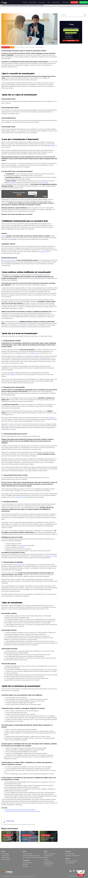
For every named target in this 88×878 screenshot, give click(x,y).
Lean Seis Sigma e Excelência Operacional (33, 857)
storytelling (52, 417)
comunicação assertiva (9, 260)
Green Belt (25, 866)
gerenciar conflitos (51, 556)
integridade (45, 182)
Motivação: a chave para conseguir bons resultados (20, 809)
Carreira (46, 859)
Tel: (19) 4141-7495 (69, 853)
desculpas (52, 145)
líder (38, 163)
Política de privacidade (71, 861)
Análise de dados (48, 855)
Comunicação (47, 861)
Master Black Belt (27, 862)
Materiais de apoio (56, 2)
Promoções (74, 2)
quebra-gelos (24, 545)
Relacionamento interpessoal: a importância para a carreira (23, 811)
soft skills (47, 275)
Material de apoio (5, 859)
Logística (46, 857)
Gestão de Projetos (27, 853)
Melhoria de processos (49, 853)
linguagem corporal (43, 251)
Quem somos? (5, 853)
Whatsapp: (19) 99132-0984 (72, 855)
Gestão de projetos (49, 863)
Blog (49, 2)
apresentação (19, 564)
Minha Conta (83, 2)
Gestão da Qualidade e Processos (31, 855)
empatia (13, 374)
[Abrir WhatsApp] (3, 875)
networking (14, 182)
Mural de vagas (5, 855)
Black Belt (25, 864)
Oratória (3, 236)
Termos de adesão (70, 862)
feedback (33, 353)
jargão (15, 426)
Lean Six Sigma (48, 865)
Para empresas (5, 857)
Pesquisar (66, 2)
